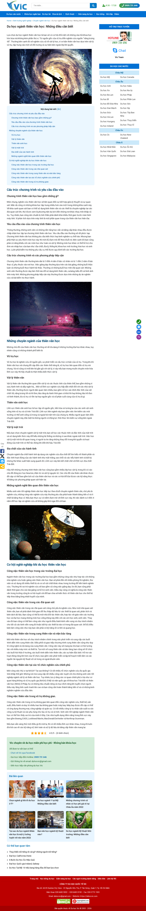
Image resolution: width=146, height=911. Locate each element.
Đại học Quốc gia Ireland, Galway (24, 864)
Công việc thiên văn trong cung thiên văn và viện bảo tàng (36, 173)
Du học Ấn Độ (126, 147)
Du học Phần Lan (128, 99)
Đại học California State (20, 856)
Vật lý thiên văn (18, 139)
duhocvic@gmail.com (62, 896)
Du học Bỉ (104, 99)
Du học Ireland (106, 126)
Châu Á (119, 142)
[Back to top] (139, 904)
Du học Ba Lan (106, 95)
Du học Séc (125, 104)
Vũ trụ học (15, 135)
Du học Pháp (126, 95)
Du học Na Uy (126, 90)
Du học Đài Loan (127, 151)
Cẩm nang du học (85, 14)
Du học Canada (127, 77)
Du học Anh (105, 86)
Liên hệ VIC (111, 879)
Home (9, 21)
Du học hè (46, 14)
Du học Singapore (108, 156)
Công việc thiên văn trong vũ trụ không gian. (30, 182)
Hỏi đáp (109, 14)
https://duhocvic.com (88, 896)
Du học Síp (125, 108)
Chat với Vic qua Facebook (23, 753)
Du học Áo (105, 90)
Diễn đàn (101, 879)
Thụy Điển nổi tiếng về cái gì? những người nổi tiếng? (33, 852)
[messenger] (139, 327)
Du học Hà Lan (106, 117)
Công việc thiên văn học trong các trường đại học (32, 165)
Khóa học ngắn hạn (32, 14)
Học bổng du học (47, 879)
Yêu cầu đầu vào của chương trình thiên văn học (31, 122)
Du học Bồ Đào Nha (109, 104)
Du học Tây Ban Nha (127, 114)
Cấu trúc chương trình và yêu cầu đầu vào (27, 113)
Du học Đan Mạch (108, 108)
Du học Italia (126, 86)
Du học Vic (75, 908)
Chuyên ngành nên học (41, 21)
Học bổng (100, 14)
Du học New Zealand (125, 136)
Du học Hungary (107, 121)
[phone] (139, 321)
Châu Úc (119, 130)
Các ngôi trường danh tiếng (84, 879)
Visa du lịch (57, 14)
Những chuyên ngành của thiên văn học (26, 130)
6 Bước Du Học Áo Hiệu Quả (22, 860)
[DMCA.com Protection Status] (63, 902)
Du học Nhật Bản (108, 147)
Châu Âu (119, 81)
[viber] (139, 337)
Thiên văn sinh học (19, 143)
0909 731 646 (40, 757)
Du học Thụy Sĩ (127, 125)
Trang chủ (34, 879)
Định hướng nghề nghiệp (22, 21)
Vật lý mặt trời (17, 148)
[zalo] (139, 332)
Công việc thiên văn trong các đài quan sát (29, 169)
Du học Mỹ (105, 77)
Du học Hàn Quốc (108, 151)
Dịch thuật (69, 14)
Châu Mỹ (119, 72)
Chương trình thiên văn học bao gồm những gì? (31, 118)
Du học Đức (105, 112)
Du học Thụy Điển (128, 120)
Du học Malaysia (127, 156)
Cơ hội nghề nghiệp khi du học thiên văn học (27, 160)
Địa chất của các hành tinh (22, 152)
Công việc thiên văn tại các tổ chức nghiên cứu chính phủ (35, 177)
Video (116, 14)
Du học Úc (105, 135)
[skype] (115, 50)
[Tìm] (93, 5)
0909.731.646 (131, 5)
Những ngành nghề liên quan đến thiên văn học (31, 156)
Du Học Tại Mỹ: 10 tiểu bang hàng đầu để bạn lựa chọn (34, 868)
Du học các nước (14, 14)
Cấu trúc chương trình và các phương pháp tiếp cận (33, 126)
